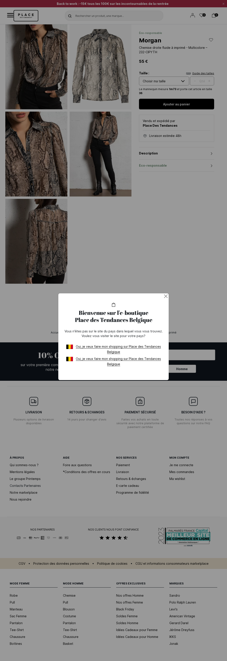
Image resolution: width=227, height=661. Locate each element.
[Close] (165, 296)
